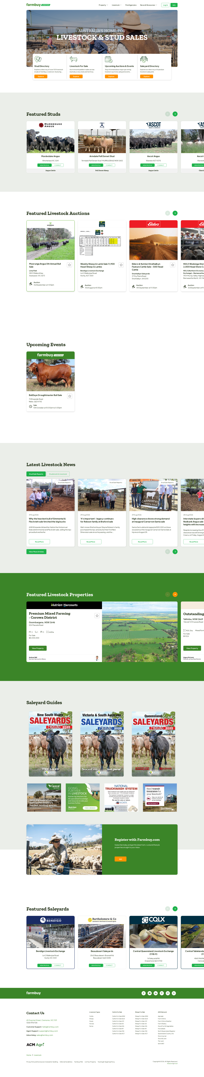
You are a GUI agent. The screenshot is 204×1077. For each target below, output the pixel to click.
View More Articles (36, 552)
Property (102, 5)
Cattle (91, 1016)
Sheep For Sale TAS (141, 1031)
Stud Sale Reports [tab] (36, 474)
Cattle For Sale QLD (118, 1018)
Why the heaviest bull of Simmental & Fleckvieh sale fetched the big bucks (47, 520)
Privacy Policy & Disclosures (35, 1062)
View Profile (44, 165)
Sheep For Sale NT (141, 1028)
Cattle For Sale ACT (118, 1033)
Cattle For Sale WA (118, 1026)
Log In (165, 5)
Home (28, 1055)
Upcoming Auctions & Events (119, 66)
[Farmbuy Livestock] (45, 5)
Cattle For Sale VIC (118, 1021)
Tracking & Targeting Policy (106, 1062)
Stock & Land (162, 1038)
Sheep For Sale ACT (141, 1033)
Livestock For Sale (79, 66)
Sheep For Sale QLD (141, 1018)
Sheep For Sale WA (141, 1026)
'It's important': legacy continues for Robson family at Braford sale (97, 520)
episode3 (161, 1043)
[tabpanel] (102, 516)
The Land (161, 1041)
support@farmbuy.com (48, 1031)
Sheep (91, 1018)
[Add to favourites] (69, 264)
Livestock (116, 5)
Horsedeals (161, 1028)
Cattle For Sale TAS (118, 1031)
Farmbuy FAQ (78, 1062)
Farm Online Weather (164, 1021)
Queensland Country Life (166, 1033)
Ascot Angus (153, 156)
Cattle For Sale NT (118, 1028)
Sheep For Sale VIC (141, 1021)
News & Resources (147, 5)
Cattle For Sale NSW (118, 1016)
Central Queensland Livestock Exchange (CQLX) (153, 952)
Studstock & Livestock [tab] (58, 474)
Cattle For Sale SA (118, 1023)
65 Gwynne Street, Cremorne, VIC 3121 (41, 1020)
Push (176, 1063)
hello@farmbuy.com (50, 1027)
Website (169, 1063)
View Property (38, 648)
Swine (91, 1026)
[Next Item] (175, 113)
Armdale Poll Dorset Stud (102, 156)
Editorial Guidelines (66, 1062)
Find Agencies (130, 5)
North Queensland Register (166, 1031)
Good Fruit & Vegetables (165, 1026)
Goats (91, 1021)
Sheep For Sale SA (141, 1023)
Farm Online (162, 1018)
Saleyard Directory (149, 66)
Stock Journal (162, 1036)
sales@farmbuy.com (45, 1035)
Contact (57, 165)
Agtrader (161, 1016)
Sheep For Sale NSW (141, 1016)
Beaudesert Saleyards (102, 951)
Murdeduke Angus (50, 156)
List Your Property (90, 1062)
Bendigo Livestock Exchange (50, 951)
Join (174, 5)
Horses (91, 1023)
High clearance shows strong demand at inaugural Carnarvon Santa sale (151, 520)
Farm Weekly (162, 1023)
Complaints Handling (51, 1062)
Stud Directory (41, 66)
